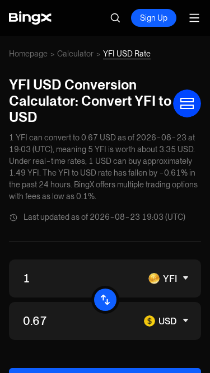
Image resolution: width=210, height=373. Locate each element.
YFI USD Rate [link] (127, 53)
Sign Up (153, 17)
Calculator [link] (75, 53)
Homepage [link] (28, 53)
